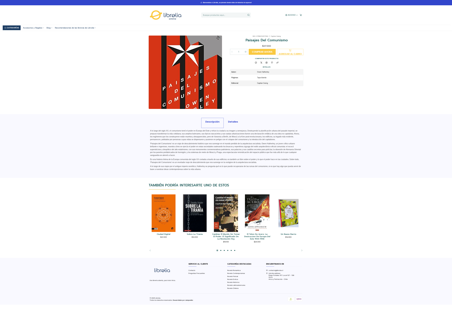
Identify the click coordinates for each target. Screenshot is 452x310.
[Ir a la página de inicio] (165, 15)
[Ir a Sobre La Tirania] (195, 213)
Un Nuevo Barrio (288, 234)
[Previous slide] (151, 250)
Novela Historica (233, 282)
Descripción (212, 121)
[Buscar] (249, 15)
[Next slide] (301, 250)
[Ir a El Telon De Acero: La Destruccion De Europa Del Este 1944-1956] (257, 213)
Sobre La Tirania (195, 234)
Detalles (233, 121)
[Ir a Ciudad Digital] (163, 213)
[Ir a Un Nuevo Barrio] (288, 213)
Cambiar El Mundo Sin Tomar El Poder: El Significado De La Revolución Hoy (226, 236)
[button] (12, 27)
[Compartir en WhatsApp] (266, 63)
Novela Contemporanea (236, 273)
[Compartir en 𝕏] (261, 63)
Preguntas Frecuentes (196, 273)
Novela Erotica (232, 279)
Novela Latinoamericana (236, 285)
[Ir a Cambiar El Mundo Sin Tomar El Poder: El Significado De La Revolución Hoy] (226, 213)
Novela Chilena (232, 288)
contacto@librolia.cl (276, 270)
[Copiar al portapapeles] (277, 63)
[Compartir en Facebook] (256, 63)
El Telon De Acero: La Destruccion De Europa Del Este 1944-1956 (257, 236)
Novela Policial (232, 276)
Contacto (191, 270)
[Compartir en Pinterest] (272, 63)
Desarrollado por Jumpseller (183, 300)
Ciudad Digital (163, 234)
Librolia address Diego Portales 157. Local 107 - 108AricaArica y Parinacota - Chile (281, 276)
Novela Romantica (234, 270)
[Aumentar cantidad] (245, 52)
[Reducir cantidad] (232, 52)
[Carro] (300, 15)
